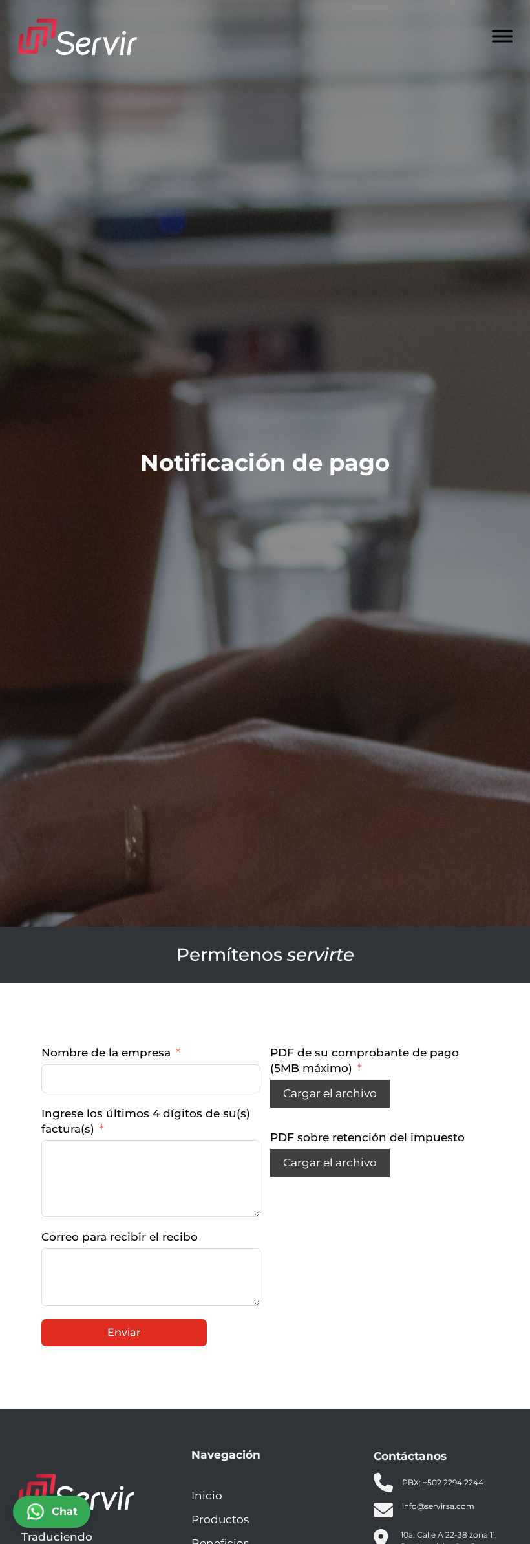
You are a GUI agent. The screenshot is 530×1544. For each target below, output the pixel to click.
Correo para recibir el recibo (119, 1236)
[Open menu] (502, 36)
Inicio (206, 1495)
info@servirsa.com (438, 1506)
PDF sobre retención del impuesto (367, 1137)
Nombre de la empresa (106, 1052)
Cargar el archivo (330, 1093)
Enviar (124, 1332)
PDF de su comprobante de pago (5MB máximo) (364, 1060)
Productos (220, 1519)
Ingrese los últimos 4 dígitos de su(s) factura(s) (145, 1121)
